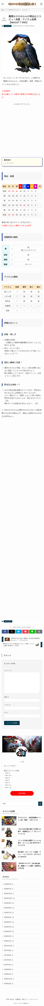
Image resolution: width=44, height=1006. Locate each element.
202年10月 (8, 983)
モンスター (7, 26)
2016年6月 (8, 969)
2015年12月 (9, 979)
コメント (8, 670)
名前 (6, 697)
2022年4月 (9, 927)
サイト (6, 712)
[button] (5, 631)
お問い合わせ (10, 999)
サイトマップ (34, 999)
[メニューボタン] (2, 4)
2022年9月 (9, 903)
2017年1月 (8, 965)
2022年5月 (9, 922)
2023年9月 (8, 884)
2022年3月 (9, 931)
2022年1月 (9, 941)
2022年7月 (9, 912)
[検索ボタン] (41, 4)
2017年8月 (8, 950)
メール (7, 705)
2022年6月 (9, 917)
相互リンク (25, 999)
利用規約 (18, 999)
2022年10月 (9, 898)
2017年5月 (8, 955)
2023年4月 (8, 889)
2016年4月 (8, 974)
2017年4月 (8, 960)
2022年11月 (9, 893)
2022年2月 (8, 936)
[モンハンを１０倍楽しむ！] (22, 4)
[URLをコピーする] (39, 631)
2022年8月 (9, 908)
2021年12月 (9, 946)
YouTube (22, 793)
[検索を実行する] (40, 804)
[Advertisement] (22, 131)
